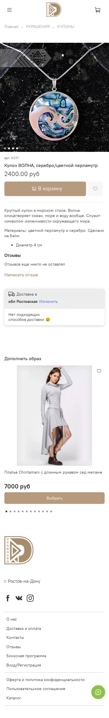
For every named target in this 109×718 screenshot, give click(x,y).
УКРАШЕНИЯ (38, 26)
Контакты (15, 637)
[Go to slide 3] (13, 148)
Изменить (48, 301)
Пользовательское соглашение (35, 688)
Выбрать (54, 498)
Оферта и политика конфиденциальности (45, 679)
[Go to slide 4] (17, 148)
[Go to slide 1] (5, 148)
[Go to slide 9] (39, 511)
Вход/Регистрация (23, 665)
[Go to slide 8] (35, 511)
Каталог (13, 698)
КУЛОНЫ (65, 26)
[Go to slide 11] (47, 511)
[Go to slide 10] (43, 511)
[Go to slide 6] (27, 511)
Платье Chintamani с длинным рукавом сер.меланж (53, 472)
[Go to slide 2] (9, 148)
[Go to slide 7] (31, 511)
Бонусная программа (26, 655)
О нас (11, 619)
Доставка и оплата (23, 628)
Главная (11, 26)
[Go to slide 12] (51, 511)
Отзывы (13, 646)
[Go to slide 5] (23, 511)
